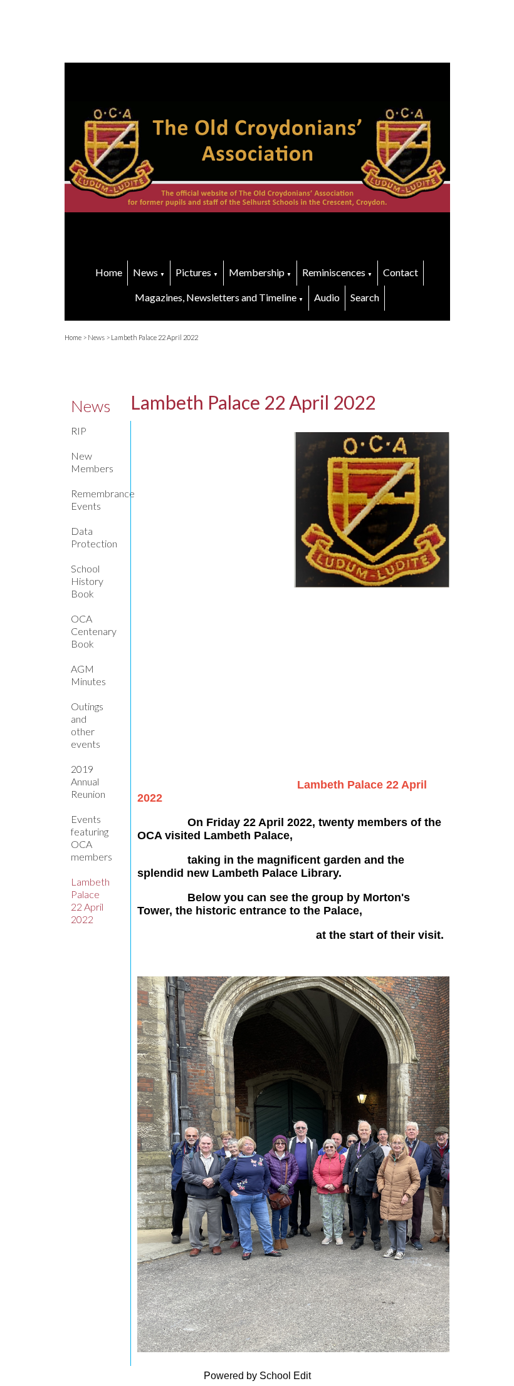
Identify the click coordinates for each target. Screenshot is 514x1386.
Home (108, 272)
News (145, 272)
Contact (400, 272)
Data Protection (94, 537)
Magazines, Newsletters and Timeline (215, 297)
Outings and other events (87, 725)
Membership (257, 272)
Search (364, 297)
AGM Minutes (88, 675)
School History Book (87, 580)
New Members (92, 462)
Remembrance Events (94, 499)
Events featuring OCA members (91, 837)
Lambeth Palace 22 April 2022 (154, 337)
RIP (79, 431)
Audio (327, 297)
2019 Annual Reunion (88, 781)
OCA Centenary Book (94, 631)
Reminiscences (333, 272)
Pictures (193, 272)
